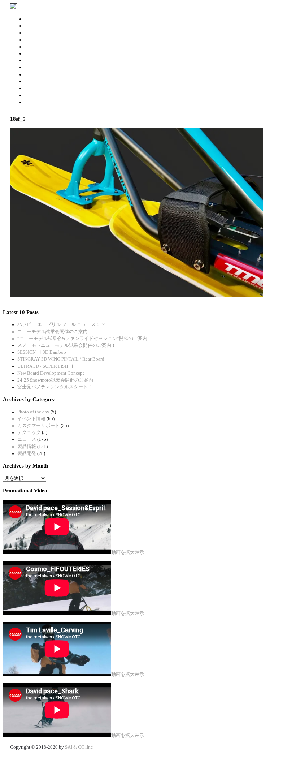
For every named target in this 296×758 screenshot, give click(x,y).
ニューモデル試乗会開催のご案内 (52, 331)
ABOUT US (36, 101)
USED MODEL (39, 74)
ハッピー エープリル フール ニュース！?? (61, 324)
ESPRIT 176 (37, 53)
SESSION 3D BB (41, 32)
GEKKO (32, 60)
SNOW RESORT (41, 88)
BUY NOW (35, 81)
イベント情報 (31, 418)
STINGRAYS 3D (53, 25)
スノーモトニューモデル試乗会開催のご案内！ (66, 345)
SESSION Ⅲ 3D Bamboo (41, 352)
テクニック (29, 432)
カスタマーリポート (38, 425)
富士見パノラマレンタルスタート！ (54, 386)
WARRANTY (38, 95)
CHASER (34, 46)
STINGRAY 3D (39, 18)
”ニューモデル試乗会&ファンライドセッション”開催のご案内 (82, 338)
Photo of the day (33, 411)
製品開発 (26, 453)
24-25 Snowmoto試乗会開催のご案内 (55, 380)
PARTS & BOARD (42, 67)
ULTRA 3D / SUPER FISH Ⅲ (45, 366)
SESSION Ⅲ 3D (40, 39)
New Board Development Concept (50, 373)
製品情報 (26, 446)
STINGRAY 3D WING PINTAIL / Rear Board (60, 359)
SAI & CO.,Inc (79, 747)
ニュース (26, 439)
